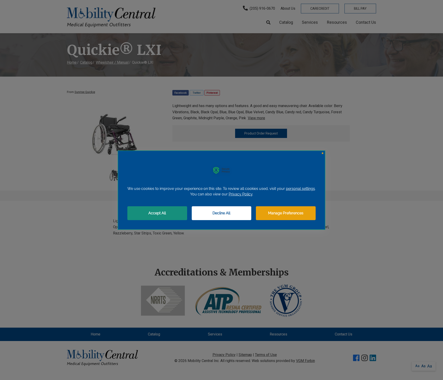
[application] (221, 190)
